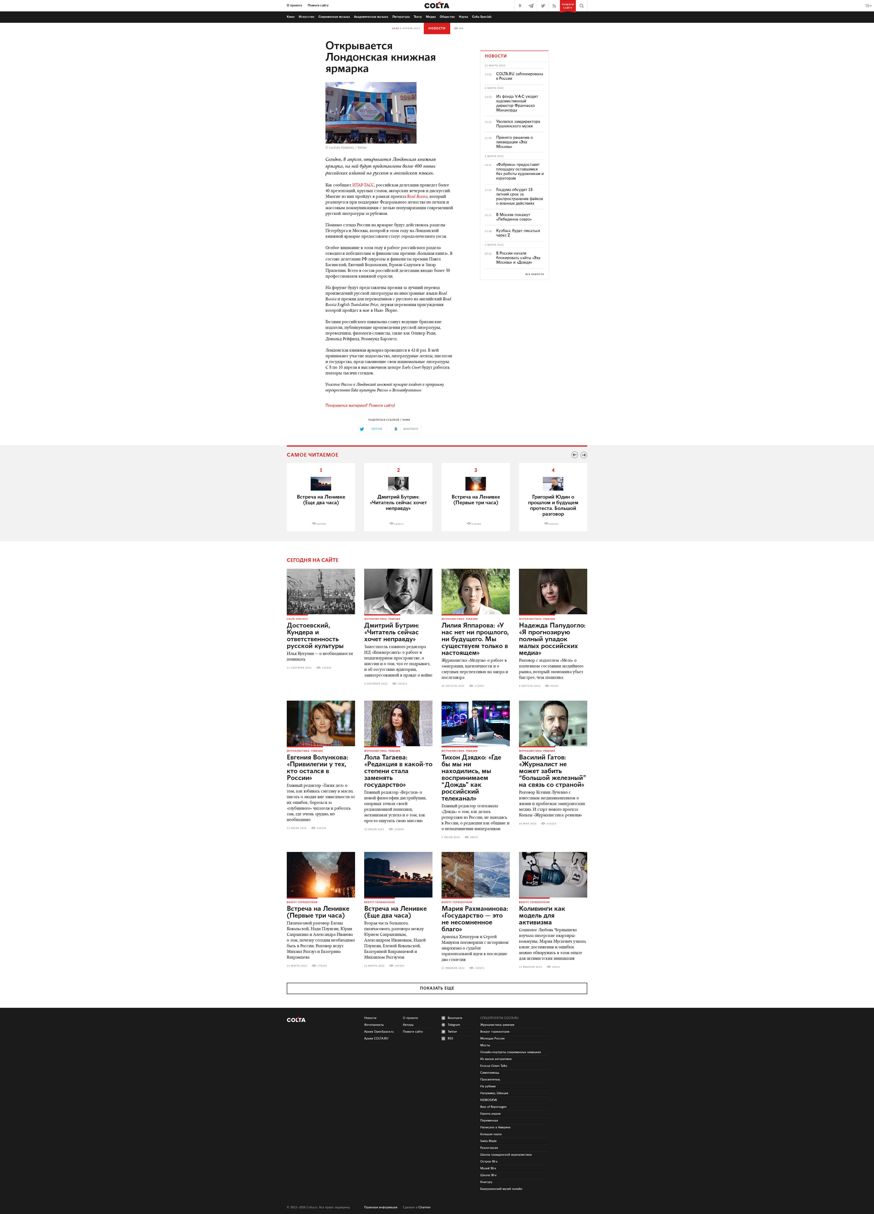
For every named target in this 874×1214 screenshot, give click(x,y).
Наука (463, 16)
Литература (401, 16)
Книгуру (486, 1182)
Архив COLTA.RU (376, 1038)
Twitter (362, 147)
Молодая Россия (492, 1038)
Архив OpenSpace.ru (379, 1031)
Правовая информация (380, 1207)
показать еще (437, 988)
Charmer (425, 1207)
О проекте (294, 5)
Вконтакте (455, 1018)
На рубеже (488, 1086)
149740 (321, 828)
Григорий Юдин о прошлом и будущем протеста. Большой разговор (553, 505)
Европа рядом (490, 1113)
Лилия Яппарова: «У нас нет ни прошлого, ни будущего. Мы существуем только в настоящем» (475, 639)
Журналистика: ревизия (382, 619)
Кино (291, 16)
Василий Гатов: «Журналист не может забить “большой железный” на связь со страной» (552, 771)
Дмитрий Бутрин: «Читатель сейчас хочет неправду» (391, 632)
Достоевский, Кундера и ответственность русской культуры (315, 636)
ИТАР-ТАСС (363, 185)
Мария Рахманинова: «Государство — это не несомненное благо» (475, 919)
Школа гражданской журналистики (506, 1154)
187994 (321, 524)
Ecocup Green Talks (493, 1065)
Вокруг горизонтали (302, 902)
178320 (476, 524)
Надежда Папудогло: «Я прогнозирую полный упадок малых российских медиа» (552, 639)
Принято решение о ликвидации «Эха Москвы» (514, 142)
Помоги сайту (318, 5)
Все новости (535, 274)
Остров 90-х (489, 1161)
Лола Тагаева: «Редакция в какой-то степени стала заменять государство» (398, 771)
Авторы (408, 1024)
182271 (399, 524)
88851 (474, 837)
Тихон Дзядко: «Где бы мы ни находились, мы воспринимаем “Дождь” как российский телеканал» (471, 778)
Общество (447, 16)
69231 (556, 967)
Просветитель (490, 1079)
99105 (555, 686)
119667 (479, 686)
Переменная (489, 1120)
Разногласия (489, 1148)
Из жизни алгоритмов (496, 1059)
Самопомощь (489, 1072)
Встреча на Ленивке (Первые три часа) (476, 499)
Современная (334, 16)
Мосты (485, 1045)
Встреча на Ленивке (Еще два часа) (321, 499)
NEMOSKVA (488, 1100)
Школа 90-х (488, 1175)
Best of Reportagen (493, 1107)
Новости (437, 28)
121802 (327, 668)
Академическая (371, 16)
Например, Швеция (494, 1093)
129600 (399, 829)
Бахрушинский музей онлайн (501, 1189)
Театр (418, 16)
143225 (551, 824)
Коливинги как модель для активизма (542, 915)
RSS (450, 1038)
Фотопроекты (374, 1024)
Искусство (306, 16)
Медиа (431, 16)
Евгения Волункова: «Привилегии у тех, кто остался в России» (317, 768)
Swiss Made (488, 1141)
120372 (480, 968)
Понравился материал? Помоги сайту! (360, 406)
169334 (554, 524)
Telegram (454, 1024)
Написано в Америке (495, 1127)
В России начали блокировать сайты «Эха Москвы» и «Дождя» (518, 258)
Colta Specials (482, 16)
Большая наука (491, 1134)
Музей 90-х (488, 1168)
